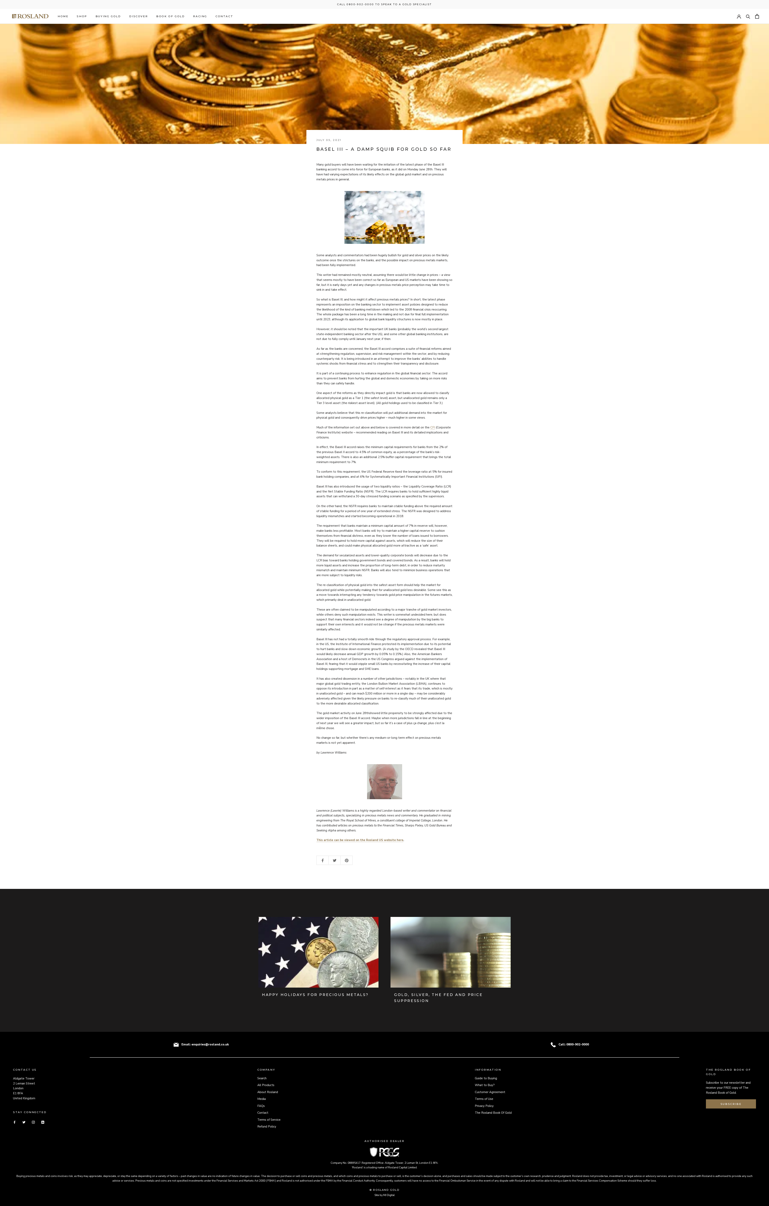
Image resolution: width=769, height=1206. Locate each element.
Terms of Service (269, 1120)
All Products (265, 1085)
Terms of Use (484, 1099)
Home (63, 16)
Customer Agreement (490, 1092)
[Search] (748, 16)
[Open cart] (757, 16)
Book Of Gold (170, 16)
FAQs (261, 1106)
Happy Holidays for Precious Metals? (315, 995)
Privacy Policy (484, 1106)
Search (262, 1078)
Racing (200, 16)
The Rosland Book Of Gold (493, 1113)
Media (261, 1099)
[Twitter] (23, 1122)
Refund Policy (266, 1127)
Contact (224, 16)
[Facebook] (14, 1122)
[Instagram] (33, 1122)
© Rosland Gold (384, 1189)
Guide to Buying (486, 1078)
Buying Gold (108, 16)
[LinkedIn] (42, 1122)
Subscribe (731, 1104)
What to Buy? (485, 1085)
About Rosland (267, 1092)
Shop (82, 16)
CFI (432, 427)
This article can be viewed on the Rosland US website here (359, 840)
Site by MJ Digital (384, 1195)
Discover (138, 16)
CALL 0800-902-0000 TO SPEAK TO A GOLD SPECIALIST (384, 4)
